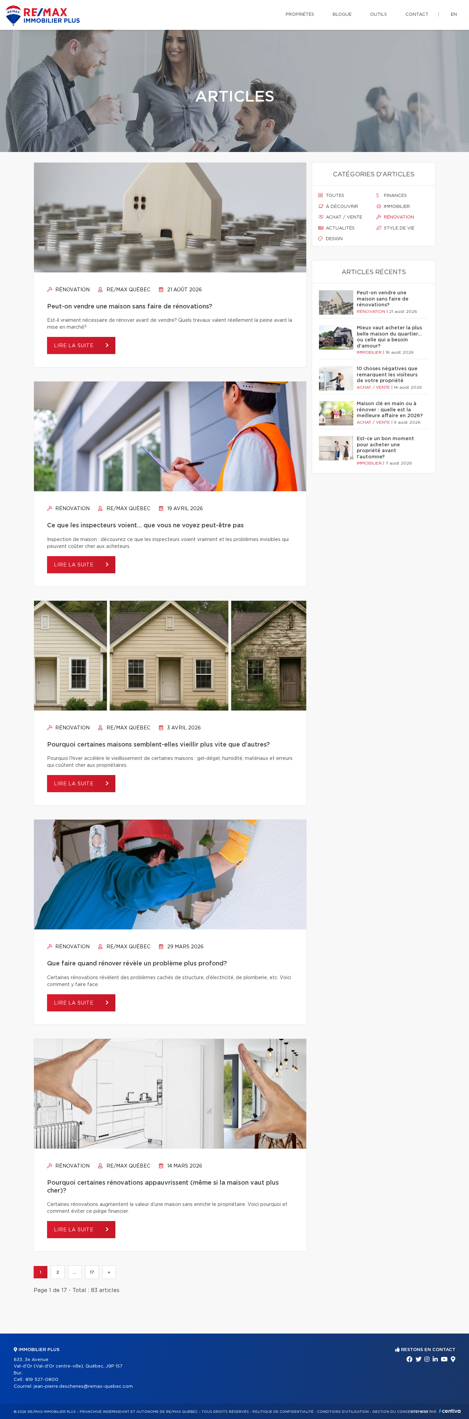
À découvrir (341, 206)
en (454, 14)
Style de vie (398, 228)
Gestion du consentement (400, 1412)
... (75, 1272)
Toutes (334, 196)
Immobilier (396, 206)
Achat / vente (343, 217)
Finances (394, 196)
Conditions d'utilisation (343, 1412)
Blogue (342, 14)
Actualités (339, 228)
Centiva (450, 1411)
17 (92, 1272)
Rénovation (72, 290)
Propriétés (300, 14)
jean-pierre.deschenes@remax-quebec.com (83, 1386)
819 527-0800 (41, 1379)
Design (333, 239)
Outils (378, 14)
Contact (416, 14)
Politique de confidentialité (282, 1412)
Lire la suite (74, 345)
